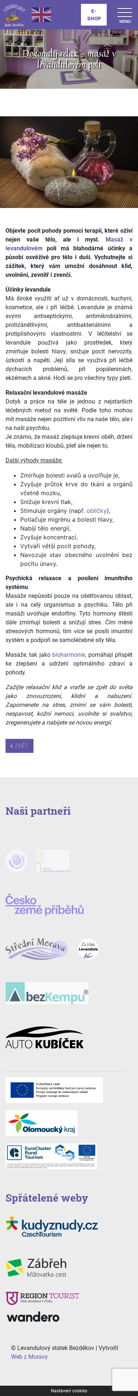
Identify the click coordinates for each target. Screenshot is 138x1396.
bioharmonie (68, 654)
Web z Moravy (29, 1356)
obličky (96, 510)
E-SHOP (94, 14)
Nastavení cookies (69, 1390)
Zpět (21, 746)
